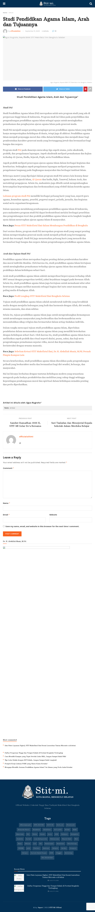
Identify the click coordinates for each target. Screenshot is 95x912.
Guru (50, 834)
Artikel (12, 408)
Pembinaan (49, 843)
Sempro (55, 848)
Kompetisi (74, 834)
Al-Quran (37, 179)
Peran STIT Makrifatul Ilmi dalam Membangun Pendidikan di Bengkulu (51, 225)
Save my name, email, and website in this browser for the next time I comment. (42, 526)
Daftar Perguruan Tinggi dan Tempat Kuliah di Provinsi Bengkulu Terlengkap (34, 753)
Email (6, 515)
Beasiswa (20, 834)
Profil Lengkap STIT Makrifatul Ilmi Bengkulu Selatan (42, 296)
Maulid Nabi (66, 839)
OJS (35, 843)
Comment (8, 468)
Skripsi (25, 853)
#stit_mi (60, 825)
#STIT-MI (50, 825)
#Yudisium (71, 825)
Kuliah (28, 839)
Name (6, 503)
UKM (51, 853)
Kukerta (20, 839)
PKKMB (21, 848)
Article (11, 13)
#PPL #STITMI (39, 825)
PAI (19, 150)
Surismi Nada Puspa (38, 853)
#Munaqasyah (25, 825)
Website (53, 515)
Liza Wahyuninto (40, 839)
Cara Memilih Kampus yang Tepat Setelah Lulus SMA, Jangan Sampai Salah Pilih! (35, 756)
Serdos (63, 848)
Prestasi (37, 848)
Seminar (46, 848)
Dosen (42, 834)
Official (27, 843)
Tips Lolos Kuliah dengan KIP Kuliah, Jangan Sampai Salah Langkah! (31, 760)
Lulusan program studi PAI (16, 196)
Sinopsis (73, 848)
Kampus (64, 834)
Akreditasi (47, 829)
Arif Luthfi (58, 829)
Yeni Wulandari (47, 857)
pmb (28, 848)
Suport (40, 907)
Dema (35, 834)
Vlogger (59, 853)
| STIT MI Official (54, 907)
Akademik (36, 829)
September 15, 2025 (32, 31)
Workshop (68, 853)
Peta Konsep (72, 843)
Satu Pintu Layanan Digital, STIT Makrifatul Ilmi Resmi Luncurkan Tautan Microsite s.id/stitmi (40, 745)
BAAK (75, 829)
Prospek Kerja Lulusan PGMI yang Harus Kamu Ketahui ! (26, 764)
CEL (28, 834)
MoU (76, 839)
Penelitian (60, 843)
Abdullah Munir (24, 829)
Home (5, 13)
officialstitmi (15, 31)
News (20, 843)
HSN (56, 834)
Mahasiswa (54, 839)
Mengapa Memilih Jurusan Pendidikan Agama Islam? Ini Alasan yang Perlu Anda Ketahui (38, 767)
